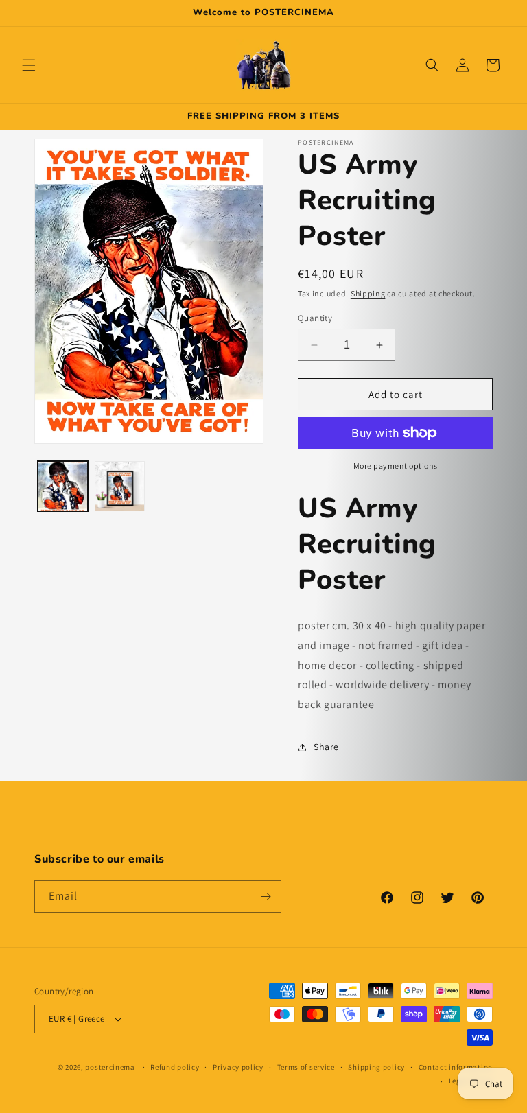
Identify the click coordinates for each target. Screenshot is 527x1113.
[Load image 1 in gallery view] (63, 486)
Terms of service (306, 1067)
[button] (29, 65)
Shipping (368, 293)
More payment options (395, 465)
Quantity (315, 318)
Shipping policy (376, 1067)
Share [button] (326, 746)
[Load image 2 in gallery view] (120, 486)
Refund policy (174, 1067)
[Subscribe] (265, 896)
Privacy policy (238, 1067)
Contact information (456, 1067)
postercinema (109, 1067)
